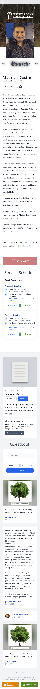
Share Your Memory (14, 433)
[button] (20, 493)
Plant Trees (28, 305)
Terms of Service (26, 679)
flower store (27, 245)
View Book (11, 398)
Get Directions (12, 305)
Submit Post (20, 470)
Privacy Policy (14, 679)
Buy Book (23, 398)
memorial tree (29, 242)
